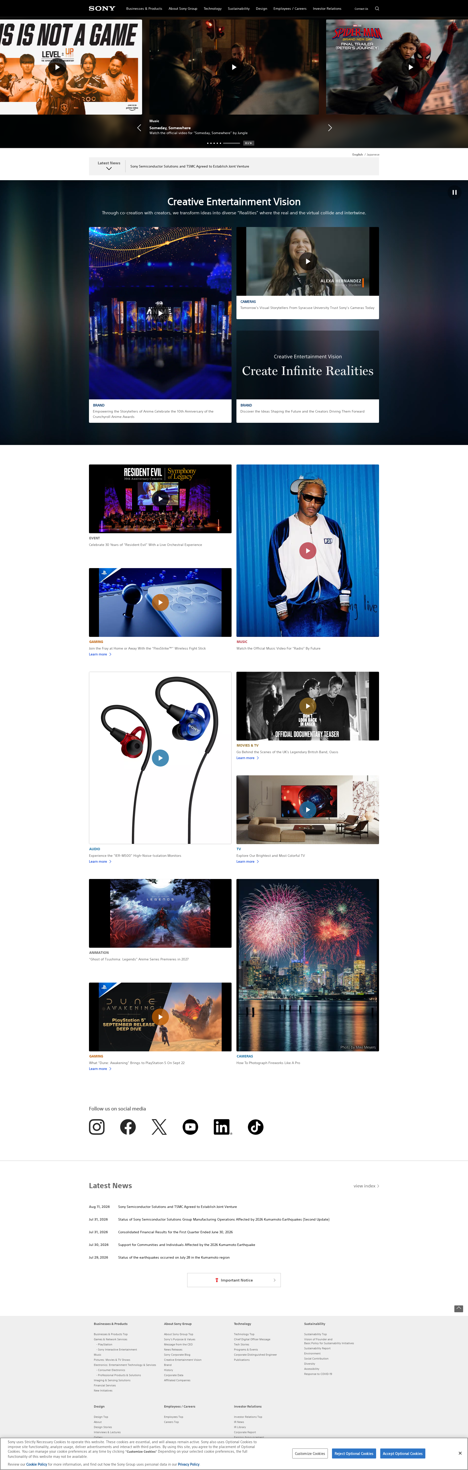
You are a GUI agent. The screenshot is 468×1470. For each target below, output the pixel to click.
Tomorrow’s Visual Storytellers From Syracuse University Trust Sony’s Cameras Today (307, 308)
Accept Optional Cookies (403, 1453)
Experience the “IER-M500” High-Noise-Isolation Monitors (135, 855)
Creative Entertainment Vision (183, 1360)
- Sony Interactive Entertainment (116, 1350)
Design (260, 6)
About (98, 1422)
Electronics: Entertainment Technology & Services (125, 1365)
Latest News (109, 163)
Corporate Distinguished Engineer (255, 1355)
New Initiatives (103, 1390)
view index (364, 1185)
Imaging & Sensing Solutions (112, 1380)
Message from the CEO (178, 1344)
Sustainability (237, 6)
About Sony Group (181, 6)
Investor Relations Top (248, 1417)
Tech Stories (241, 1344)
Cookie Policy (36, 1464)
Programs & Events (246, 1350)
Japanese (373, 154)
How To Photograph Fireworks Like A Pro (268, 1063)
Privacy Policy (188, 1464)
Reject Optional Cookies (354, 1453)
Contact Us (361, 9)
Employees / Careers (288, 6)
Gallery (98, 1437)
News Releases (173, 1350)
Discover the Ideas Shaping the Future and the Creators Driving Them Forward (302, 411)
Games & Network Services (110, 1339)
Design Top (101, 1417)
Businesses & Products (142, 6)
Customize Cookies (310, 1453)
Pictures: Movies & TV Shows (112, 1360)
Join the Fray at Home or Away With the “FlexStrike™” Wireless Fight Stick (147, 648)
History (168, 1370)
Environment (312, 1353)
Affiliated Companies (177, 1380)
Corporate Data (173, 1375)
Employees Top (173, 1417)
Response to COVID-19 (318, 1374)
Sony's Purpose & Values (179, 1339)
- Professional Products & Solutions (118, 1375)
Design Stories (103, 1427)
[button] (248, 143)
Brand (168, 1365)
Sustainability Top (315, 1334)
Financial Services (105, 1385)
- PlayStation (104, 1344)
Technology (211, 6)
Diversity (309, 1364)
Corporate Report (245, 1432)
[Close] (460, 1453)
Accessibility (311, 1369)
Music (97, 1355)
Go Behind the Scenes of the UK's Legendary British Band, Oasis (287, 752)
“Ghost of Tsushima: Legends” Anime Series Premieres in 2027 (139, 959)
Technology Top (244, 1334)
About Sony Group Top (178, 1334)
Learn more (98, 654)
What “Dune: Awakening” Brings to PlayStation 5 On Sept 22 (137, 1063)
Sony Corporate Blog (177, 1355)
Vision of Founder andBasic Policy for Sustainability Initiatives (329, 1341)
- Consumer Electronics (110, 1370)
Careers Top (171, 1422)
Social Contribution (316, 1359)
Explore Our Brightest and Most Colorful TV (270, 855)
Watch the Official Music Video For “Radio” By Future (278, 648)
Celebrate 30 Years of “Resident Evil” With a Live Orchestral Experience (145, 545)
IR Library (240, 1427)
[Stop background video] (454, 192)
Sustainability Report (317, 1348)
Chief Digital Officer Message (252, 1339)
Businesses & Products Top (111, 1334)
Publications (242, 1360)
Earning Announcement (249, 1437)
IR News (239, 1422)
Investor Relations (325, 6)
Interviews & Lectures (107, 1432)
